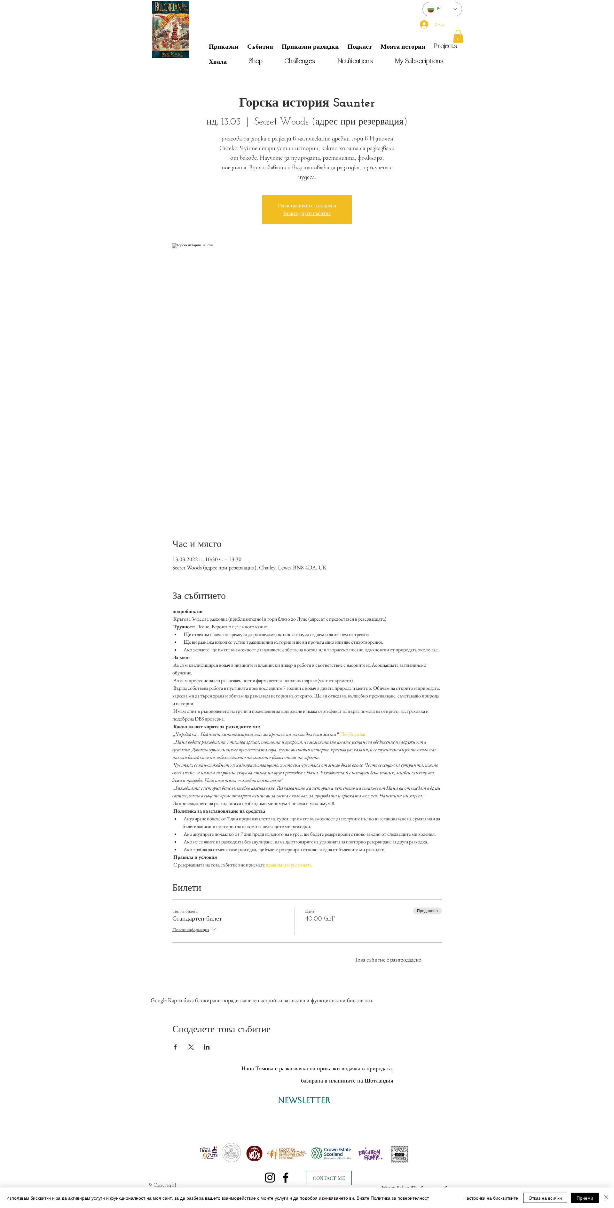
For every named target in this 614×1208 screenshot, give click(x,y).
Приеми (585, 1198)
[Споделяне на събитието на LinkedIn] (207, 1047)
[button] (458, 36)
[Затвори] (606, 1198)
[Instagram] (270, 1177)
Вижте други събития (307, 213)
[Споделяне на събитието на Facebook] (175, 1047)
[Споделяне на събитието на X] (191, 1047)
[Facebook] (285, 1177)
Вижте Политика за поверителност (393, 1198)
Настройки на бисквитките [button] (490, 1198)
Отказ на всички (545, 1198)
